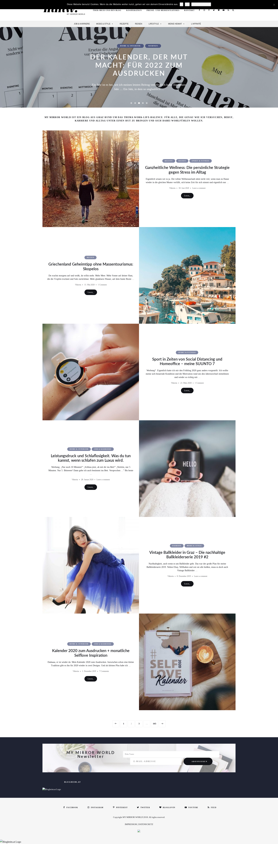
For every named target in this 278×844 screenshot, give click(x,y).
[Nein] (274, 4)
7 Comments (104, 671)
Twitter (213, 10)
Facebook (199, 10)
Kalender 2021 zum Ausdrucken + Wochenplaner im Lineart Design (139, 65)
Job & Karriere (82, 24)
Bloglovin (218, 10)
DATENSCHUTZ (145, 824)
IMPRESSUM (131, 824)
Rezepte (124, 24)
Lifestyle (154, 24)
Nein (187, 4)
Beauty (169, 161)
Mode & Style (103, 24)
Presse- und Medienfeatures (163, 10)
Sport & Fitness (200, 161)
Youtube (223, 10)
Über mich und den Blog (107, 10)
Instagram (204, 10)
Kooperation (134, 10)
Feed (228, 10)
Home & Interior (130, 46)
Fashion (176, 546)
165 (155, 723)
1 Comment (102, 285)
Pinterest (209, 10)
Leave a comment (198, 188)
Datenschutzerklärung (201, 4)
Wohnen (153, 46)
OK (181, 4)
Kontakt (189, 10)
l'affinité (196, 24)
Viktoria (172, 188)
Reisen (138, 24)
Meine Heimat (175, 24)
